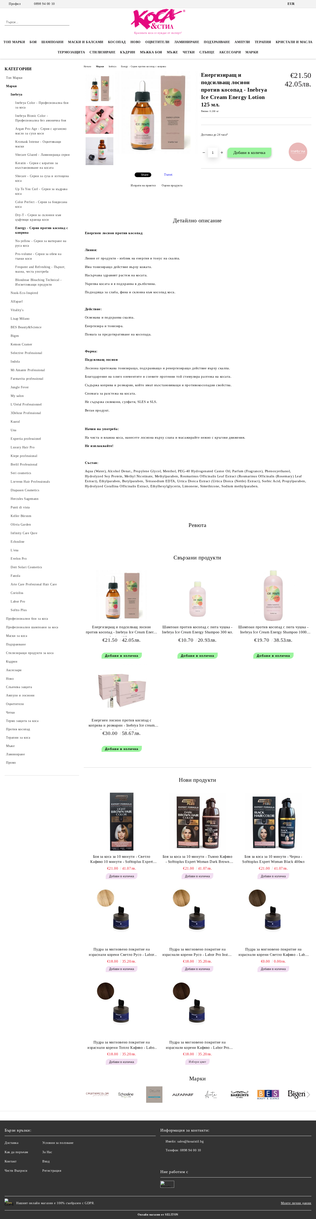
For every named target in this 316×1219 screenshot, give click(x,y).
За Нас (47, 1152)
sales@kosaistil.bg (190, 1141)
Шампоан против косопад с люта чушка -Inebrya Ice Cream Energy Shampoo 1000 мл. (273, 630)
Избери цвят (197, 1061)
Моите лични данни (296, 1203)
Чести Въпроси (16, 1170)
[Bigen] (296, 1095)
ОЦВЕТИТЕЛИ (157, 42)
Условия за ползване (58, 1143)
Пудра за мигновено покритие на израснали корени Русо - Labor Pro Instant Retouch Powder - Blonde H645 (197, 952)
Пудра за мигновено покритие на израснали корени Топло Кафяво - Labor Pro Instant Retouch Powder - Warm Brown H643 (121, 1045)
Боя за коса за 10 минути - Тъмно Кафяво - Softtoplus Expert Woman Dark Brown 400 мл (197, 860)
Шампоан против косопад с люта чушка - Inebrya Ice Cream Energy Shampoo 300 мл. (197, 629)
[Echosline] (126, 1095)
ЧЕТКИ (189, 52)
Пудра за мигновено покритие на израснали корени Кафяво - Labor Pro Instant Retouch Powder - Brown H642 (197, 1045)
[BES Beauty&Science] (268, 1095)
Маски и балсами (85, 42)
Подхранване (217, 42)
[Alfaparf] (182, 1095)
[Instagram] (308, 3)
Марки (251, 52)
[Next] (307, 1094)
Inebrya (112, 66)
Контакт (11, 1161)
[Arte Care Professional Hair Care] (211, 1095)
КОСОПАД (117, 42)
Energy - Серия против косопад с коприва (143, 66)
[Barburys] (239, 1095)
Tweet (168, 174)
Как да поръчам (16, 1152)
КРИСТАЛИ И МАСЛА (294, 42)
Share (145, 174)
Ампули (242, 42)
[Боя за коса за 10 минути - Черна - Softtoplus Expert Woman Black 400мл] (273, 821)
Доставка (11, 1143)
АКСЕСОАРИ (230, 52)
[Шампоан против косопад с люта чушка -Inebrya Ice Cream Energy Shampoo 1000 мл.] (273, 595)
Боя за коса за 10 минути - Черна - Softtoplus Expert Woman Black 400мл (273, 859)
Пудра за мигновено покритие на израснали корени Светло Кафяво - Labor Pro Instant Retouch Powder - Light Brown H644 (273, 952)
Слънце (206, 52)
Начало (87, 66)
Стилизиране (102, 52)
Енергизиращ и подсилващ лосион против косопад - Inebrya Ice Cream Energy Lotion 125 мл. (122, 630)
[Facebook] (301, 3)
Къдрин (127, 52)
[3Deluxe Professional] (154, 1095)
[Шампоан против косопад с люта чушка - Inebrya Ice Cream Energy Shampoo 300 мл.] (197, 595)
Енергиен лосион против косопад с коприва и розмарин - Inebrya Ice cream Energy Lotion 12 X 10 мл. (122, 724)
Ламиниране (186, 42)
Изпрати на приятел (143, 185)
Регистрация (51, 1170)
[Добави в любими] (308, 136)
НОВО (135, 42)
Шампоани (52, 42)
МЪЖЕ (172, 52)
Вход (46, 1161)
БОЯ (33, 42)
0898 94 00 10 (44, 4)
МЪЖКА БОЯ (151, 52)
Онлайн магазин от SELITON (158, 1214)
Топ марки (14, 42)
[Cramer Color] (97, 1095)
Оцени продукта (172, 185)
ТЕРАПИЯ (263, 42)
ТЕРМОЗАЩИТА (71, 52)
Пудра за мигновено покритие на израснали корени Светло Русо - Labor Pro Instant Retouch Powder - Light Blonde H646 (121, 952)
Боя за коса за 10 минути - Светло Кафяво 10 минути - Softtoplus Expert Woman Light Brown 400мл (121, 860)
